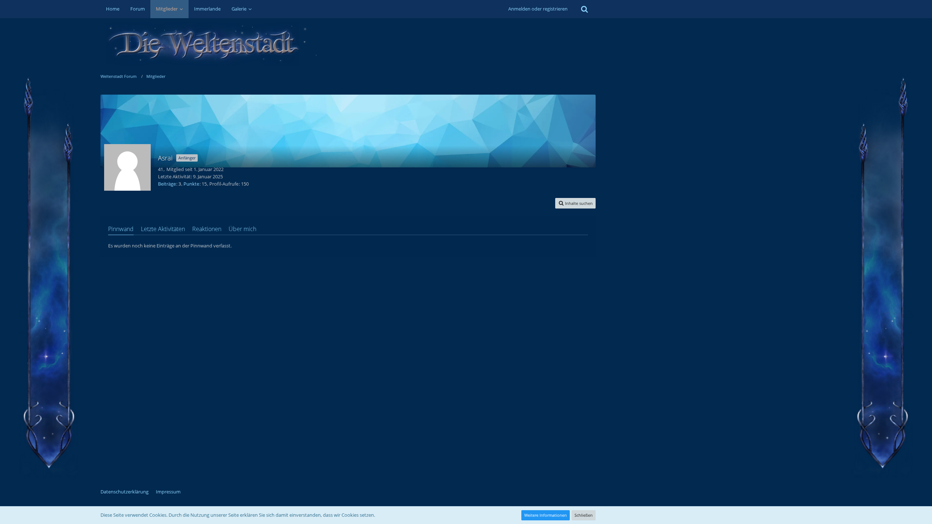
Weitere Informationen (545, 515)
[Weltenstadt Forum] (348, 43)
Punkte (191, 183)
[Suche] (584, 9)
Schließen (583, 515)
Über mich (242, 229)
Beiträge (167, 183)
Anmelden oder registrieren (538, 8)
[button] (575, 203)
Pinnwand (121, 229)
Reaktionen (206, 229)
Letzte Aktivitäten (163, 229)
